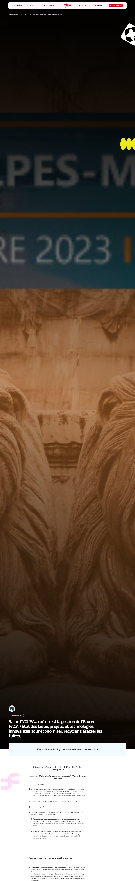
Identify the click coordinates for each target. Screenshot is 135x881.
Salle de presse (48, 5)
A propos (98, 5)
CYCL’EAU (24, 14)
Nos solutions (17, 5)
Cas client (32, 5)
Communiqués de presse (38, 14)
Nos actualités (84, 5)
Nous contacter (116, 5)
